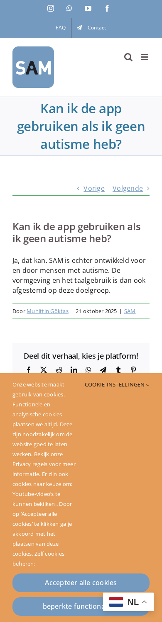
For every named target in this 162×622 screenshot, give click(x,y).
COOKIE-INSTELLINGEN (115, 384)
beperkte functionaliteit (81, 606)
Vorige (93, 188)
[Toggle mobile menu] (145, 57)
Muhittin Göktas (48, 311)
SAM (130, 311)
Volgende (128, 188)
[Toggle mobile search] (128, 57)
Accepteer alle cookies (81, 582)
